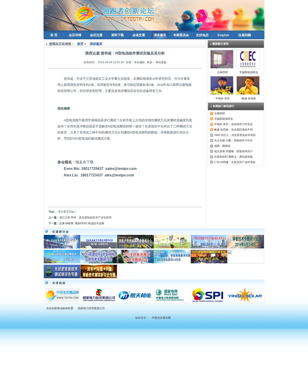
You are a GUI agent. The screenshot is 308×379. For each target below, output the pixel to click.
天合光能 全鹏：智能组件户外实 (233, 140)
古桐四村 (222, 72)
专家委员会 (181, 35)
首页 (80, 44)
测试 (139, 78)
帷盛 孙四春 (249, 98)
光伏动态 (202, 35)
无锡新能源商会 (248, 72)
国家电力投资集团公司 (91, 308)
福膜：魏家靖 (222, 145)
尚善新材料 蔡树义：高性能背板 (233, 156)
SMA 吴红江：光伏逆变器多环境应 (235, 135)
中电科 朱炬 (223, 98)
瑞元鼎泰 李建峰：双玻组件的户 (233, 151)
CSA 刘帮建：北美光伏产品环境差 (234, 162)
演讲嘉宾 (160, 35)
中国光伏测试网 (161, 317)
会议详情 (75, 35)
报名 (68, 162)
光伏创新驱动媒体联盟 (59, 308)
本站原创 (161, 62)
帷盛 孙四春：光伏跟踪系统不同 (233, 129)
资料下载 (117, 35)
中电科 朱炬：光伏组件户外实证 (233, 124)
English (223, 35)
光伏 (120, 91)
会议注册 (96, 35)
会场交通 (138, 35)
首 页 (53, 35)
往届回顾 (244, 35)
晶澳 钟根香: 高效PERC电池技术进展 (81, 223)
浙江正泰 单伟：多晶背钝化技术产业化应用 (85, 217)
